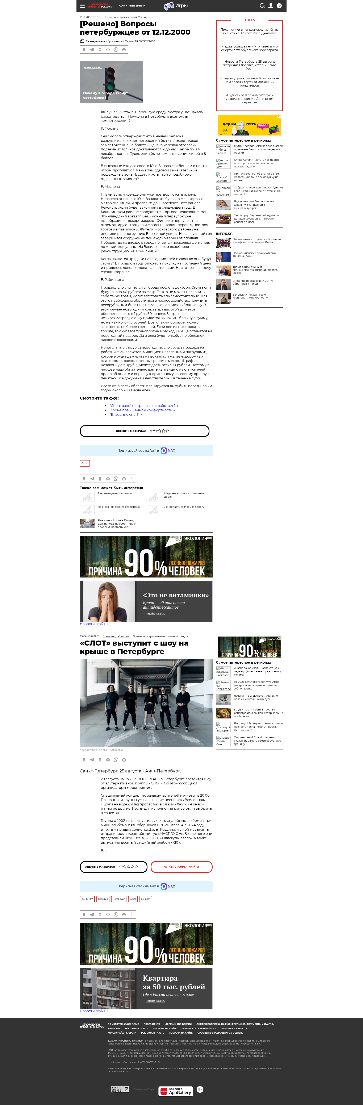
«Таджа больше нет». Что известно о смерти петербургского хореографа (249, 48)
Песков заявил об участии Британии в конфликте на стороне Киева (257, 241)
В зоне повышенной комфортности (141, 410)
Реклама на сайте (165, 1028)
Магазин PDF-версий (178, 1024)
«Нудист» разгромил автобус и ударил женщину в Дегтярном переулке (250, 98)
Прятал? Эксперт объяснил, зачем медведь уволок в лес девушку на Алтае (256, 177)
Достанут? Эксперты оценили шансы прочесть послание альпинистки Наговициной (258, 727)
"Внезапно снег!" (124, 415)
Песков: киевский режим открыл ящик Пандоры (254, 255)
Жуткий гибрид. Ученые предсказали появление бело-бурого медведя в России (258, 149)
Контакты (114, 1028)
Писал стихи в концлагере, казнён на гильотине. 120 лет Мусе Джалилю (250, 31)
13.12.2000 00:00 (90, 17)
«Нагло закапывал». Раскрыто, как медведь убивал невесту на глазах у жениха (257, 671)
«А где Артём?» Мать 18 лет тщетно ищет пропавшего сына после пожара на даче (257, 163)
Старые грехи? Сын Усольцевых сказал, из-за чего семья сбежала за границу (257, 741)
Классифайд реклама (122, 1032)
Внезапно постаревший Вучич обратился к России (253, 282)
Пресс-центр (152, 1024)
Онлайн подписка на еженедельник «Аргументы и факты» (235, 1024)
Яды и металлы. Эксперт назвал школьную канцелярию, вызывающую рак (254, 205)
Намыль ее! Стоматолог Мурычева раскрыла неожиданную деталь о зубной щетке (256, 685)
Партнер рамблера (144, 1089)
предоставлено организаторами (101, 749)
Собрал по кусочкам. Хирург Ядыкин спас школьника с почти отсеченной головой (258, 191)
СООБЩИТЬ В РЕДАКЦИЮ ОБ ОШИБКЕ (220, 1032)
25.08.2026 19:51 (89, 636)
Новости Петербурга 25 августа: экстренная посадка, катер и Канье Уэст (249, 65)
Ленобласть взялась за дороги (184, 506)
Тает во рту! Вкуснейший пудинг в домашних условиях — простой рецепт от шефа (256, 219)
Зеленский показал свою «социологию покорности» (250, 296)
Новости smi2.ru (94, 624)
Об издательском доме (123, 1024)
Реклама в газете (136, 1028)
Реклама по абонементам (199, 1028)
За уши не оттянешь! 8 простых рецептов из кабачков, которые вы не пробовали (258, 713)
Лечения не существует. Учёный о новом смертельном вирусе (256, 697)
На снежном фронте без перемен (119, 506)
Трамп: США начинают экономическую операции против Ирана (255, 270)
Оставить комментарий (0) (181, 867)
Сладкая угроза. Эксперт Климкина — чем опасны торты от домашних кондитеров (249, 82)
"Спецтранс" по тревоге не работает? (142, 406)
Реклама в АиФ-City (234, 1028)
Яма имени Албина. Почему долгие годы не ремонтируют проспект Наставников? (117, 524)
